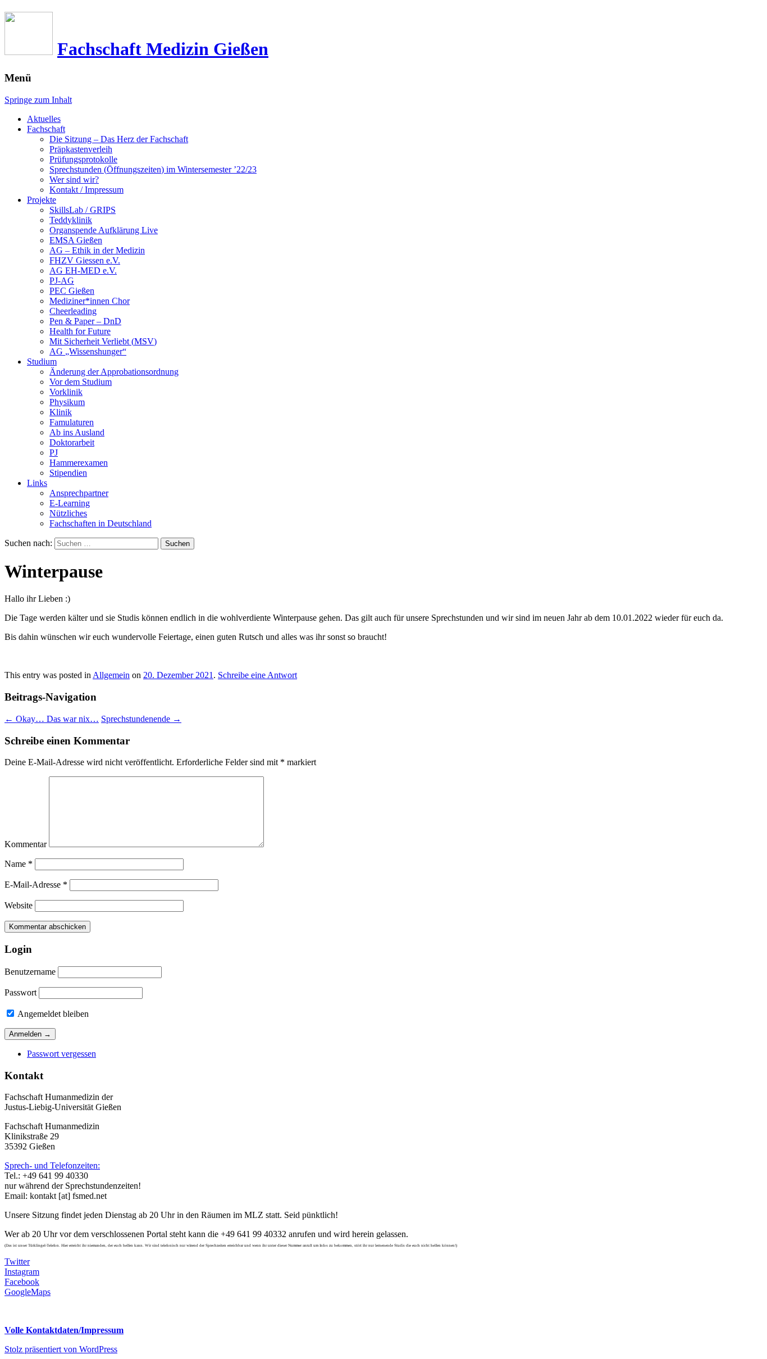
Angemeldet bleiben (52, 1014)
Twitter (17, 1261)
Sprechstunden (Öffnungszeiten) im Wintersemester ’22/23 (153, 169)
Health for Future (80, 331)
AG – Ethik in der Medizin (97, 250)
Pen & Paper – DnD (85, 321)
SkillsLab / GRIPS (82, 210)
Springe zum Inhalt (38, 99)
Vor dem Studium (80, 382)
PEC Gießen (71, 291)
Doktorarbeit (71, 442)
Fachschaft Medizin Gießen (162, 49)
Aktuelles (44, 119)
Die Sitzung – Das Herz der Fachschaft (118, 139)
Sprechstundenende (141, 719)
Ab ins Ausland (76, 432)
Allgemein (111, 675)
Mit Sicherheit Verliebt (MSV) (103, 341)
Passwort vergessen (61, 1053)
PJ (53, 452)
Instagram (21, 1271)
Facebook (21, 1282)
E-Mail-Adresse (35, 884)
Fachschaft (46, 129)
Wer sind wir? (74, 179)
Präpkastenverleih (80, 149)
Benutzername (30, 971)
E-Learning (69, 503)
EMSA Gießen (75, 240)
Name (18, 864)
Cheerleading (73, 311)
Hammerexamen (78, 462)
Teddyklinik (70, 220)
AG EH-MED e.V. (83, 270)
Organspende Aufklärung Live (103, 230)
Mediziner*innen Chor (89, 301)
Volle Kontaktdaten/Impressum (64, 1330)
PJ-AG (61, 280)
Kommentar (25, 844)
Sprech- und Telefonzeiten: (52, 1165)
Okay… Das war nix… (51, 719)
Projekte (41, 199)
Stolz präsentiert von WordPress (60, 1349)
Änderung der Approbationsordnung (114, 371)
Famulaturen (71, 422)
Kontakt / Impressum (86, 189)
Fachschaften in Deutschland (100, 523)
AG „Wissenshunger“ (87, 351)
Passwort (20, 992)
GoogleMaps (27, 1292)
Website (18, 905)
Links (37, 483)
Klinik (60, 412)
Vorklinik (66, 392)
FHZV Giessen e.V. (84, 260)
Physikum (67, 402)
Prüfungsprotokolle (83, 159)
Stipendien (68, 473)
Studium (42, 361)
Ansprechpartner (78, 493)
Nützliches (68, 513)
